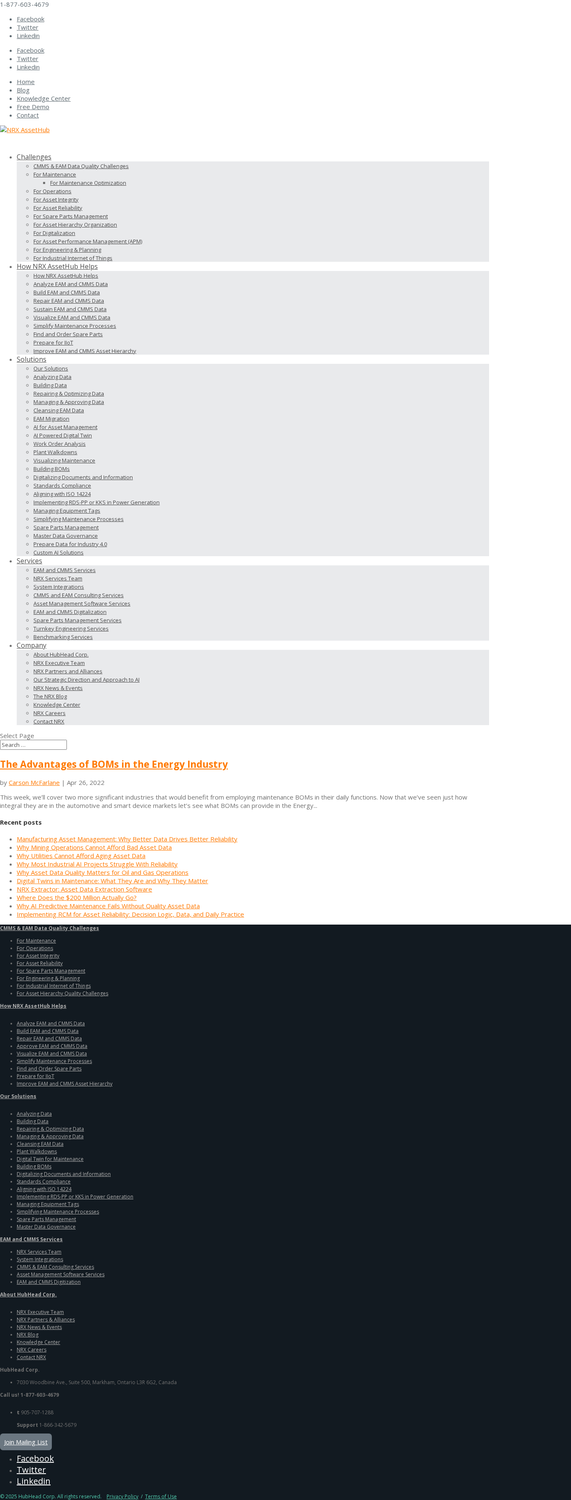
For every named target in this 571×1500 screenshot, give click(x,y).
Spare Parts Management (66, 527)
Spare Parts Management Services (77, 620)
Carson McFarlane (34, 782)
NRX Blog (27, 1334)
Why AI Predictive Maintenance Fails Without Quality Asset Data (108, 906)
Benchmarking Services (63, 637)
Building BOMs (51, 469)
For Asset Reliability (57, 208)
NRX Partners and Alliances (67, 671)
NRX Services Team (57, 578)
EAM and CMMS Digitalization (70, 612)
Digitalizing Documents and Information (83, 477)
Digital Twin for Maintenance (50, 1159)
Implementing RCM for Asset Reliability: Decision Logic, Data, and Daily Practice (130, 914)
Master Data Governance (65, 535)
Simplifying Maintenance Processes (78, 519)
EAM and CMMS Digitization (49, 1281)
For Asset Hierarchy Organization (75, 224)
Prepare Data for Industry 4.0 (70, 544)
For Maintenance (54, 174)
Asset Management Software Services (81, 603)
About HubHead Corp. (61, 654)
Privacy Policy (122, 1496)
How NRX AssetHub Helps (65, 275)
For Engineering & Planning (67, 249)
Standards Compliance (62, 485)
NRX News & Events (58, 688)
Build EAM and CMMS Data (66, 292)
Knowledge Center (44, 98)
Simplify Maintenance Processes (74, 326)
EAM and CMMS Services (64, 570)
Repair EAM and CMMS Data (68, 300)
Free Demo (33, 106)
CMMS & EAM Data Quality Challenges (81, 166)
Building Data (50, 385)
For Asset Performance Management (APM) (87, 241)
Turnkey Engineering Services (71, 628)
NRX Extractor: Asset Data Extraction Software (84, 889)
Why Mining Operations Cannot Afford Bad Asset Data (94, 847)
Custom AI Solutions (58, 552)
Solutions (31, 359)
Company (31, 645)
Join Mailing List (26, 1442)
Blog (23, 90)
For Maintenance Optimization (88, 183)
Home (26, 81)
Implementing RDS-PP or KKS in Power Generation (96, 502)
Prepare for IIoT (53, 342)
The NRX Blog (50, 696)
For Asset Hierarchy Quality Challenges (62, 993)
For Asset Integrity (56, 199)
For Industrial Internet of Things (72, 258)
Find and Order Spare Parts (68, 334)
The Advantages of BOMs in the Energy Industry (114, 764)
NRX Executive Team (59, 663)
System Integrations (58, 586)
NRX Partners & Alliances (46, 1319)
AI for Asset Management (65, 427)
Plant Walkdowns (55, 452)
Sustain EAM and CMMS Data (70, 309)
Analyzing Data (52, 377)
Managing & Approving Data (68, 402)
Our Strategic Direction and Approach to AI (86, 679)
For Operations (52, 191)
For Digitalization (54, 233)
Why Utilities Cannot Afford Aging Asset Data (81, 855)
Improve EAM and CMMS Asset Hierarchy (84, 351)
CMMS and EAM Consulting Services (78, 595)
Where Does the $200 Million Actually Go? (77, 897)
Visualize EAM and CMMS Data (71, 317)
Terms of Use (161, 1496)
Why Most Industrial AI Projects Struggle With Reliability (97, 864)
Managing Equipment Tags (66, 510)
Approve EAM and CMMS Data (52, 1046)
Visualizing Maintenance (64, 460)
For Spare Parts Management (70, 216)
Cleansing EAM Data (58, 410)
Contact (28, 115)
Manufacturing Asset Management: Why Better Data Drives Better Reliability (127, 839)
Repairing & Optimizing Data (68, 393)
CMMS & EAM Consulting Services (55, 1266)
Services (29, 560)
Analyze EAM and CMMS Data (70, 284)
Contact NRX (48, 721)
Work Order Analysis (59, 443)
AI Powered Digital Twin (62, 435)
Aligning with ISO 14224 (62, 494)
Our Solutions (50, 368)
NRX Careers (49, 713)
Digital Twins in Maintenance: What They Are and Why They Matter (112, 880)
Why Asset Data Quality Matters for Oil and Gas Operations (103, 872)
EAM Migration (51, 418)
